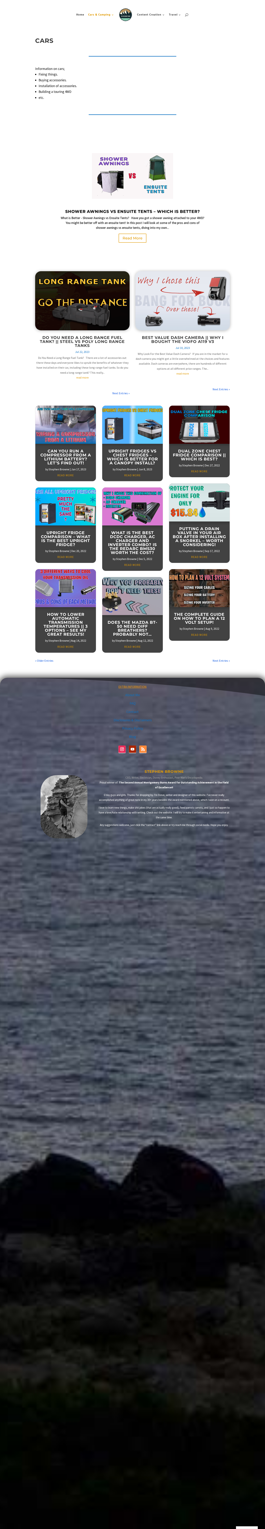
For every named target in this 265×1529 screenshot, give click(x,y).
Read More (132, 238)
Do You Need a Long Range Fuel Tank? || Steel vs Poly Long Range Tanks (82, 341)
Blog (210, 3)
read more (82, 377)
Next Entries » (121, 393)
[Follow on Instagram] (122, 749)
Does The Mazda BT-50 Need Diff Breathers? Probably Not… (132, 628)
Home (80, 15)
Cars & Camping (99, 15)
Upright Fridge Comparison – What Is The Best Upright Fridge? (65, 538)
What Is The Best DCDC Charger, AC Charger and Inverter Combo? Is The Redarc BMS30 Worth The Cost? (132, 542)
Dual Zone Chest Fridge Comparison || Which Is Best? (199, 455)
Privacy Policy (132, 728)
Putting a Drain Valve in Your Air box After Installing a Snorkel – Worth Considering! (199, 536)
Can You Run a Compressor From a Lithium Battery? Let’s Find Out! (65, 457)
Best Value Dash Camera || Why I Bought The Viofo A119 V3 (183, 339)
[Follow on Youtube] (132, 749)
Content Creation (149, 15)
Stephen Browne (59, 469)
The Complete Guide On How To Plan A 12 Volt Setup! (199, 618)
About (202, 3)
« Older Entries (44, 660)
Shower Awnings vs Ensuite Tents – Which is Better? (132, 211)
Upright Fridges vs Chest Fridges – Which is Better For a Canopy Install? (132, 457)
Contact (219, 3)
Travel (173, 15)
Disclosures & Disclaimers (133, 720)
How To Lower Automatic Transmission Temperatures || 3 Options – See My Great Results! (66, 624)
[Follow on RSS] (143, 749)
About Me (132, 695)
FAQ (228, 3)
